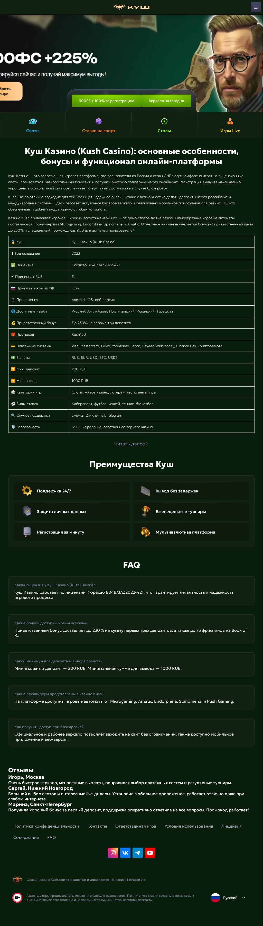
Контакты (97, 826)
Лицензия (231, 826)
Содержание (26, 837)
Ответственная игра (135, 826)
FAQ (51, 837)
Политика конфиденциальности (46, 826)
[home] (131, 7)
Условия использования (188, 826)
